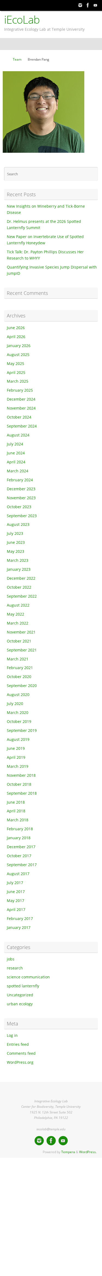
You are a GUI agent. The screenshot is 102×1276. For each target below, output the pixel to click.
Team (17, 59)
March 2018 (17, 820)
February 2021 (20, 667)
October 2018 (19, 784)
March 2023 (17, 560)
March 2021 (17, 659)
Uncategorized (20, 995)
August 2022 (18, 605)
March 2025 (17, 381)
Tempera (68, 1152)
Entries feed (18, 1044)
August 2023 (18, 524)
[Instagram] (80, 5)
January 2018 (18, 837)
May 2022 (15, 614)
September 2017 (22, 864)
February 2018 (20, 828)
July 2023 (15, 533)
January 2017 (18, 927)
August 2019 (18, 739)
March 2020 (17, 712)
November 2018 (21, 775)
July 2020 (15, 703)
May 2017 (15, 900)
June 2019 (16, 748)
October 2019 (19, 721)
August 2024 (18, 435)
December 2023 (21, 488)
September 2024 (22, 426)
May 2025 (15, 363)
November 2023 (21, 497)
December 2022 (21, 578)
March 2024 (17, 471)
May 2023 (15, 551)
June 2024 (16, 453)
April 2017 (16, 909)
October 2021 (19, 641)
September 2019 (22, 730)
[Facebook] (88, 5)
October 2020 (19, 676)
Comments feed (21, 1053)
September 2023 (22, 515)
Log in (12, 1035)
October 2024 (19, 417)
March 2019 (17, 766)
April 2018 (16, 811)
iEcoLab (22, 20)
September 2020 (22, 685)
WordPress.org (20, 1062)
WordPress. (88, 1152)
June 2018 (16, 802)
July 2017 (15, 882)
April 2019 (16, 757)
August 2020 (18, 694)
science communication (28, 977)
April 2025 (16, 372)
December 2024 (21, 399)
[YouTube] (95, 5)
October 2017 (19, 855)
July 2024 (15, 444)
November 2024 (21, 408)
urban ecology (20, 1004)
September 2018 (22, 793)
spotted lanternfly (23, 986)
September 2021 (22, 650)
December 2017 (21, 846)
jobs (10, 959)
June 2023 (16, 542)
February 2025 (20, 390)
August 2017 (18, 873)
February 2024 (20, 480)
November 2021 (21, 632)
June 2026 (16, 327)
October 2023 (19, 506)
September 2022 (22, 596)
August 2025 (18, 354)
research (15, 968)
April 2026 (16, 336)
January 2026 (18, 345)
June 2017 (16, 891)
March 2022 (17, 623)
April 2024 (16, 462)
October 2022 (19, 587)
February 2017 (20, 918)
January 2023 (18, 569)
